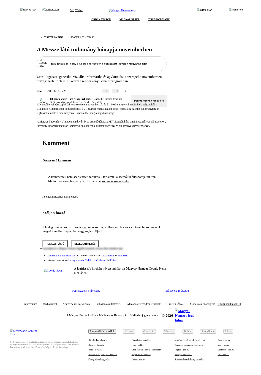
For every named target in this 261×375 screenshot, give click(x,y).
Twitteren (122, 255)
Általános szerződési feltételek (144, 304)
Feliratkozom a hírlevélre (149, 100)
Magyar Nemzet (53, 36)
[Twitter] (162, 254)
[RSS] (162, 259)
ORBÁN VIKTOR (101, 19)
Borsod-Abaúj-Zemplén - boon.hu (102, 354)
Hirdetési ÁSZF (175, 304)
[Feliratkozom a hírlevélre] (50, 10)
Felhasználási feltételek (108, 304)
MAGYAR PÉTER (129, 19)
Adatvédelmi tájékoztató (76, 304)
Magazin (169, 331)
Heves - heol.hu (138, 359)
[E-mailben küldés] (150, 91)
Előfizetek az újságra (177, 290)
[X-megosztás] (157, 91)
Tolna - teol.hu (224, 340)
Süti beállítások (228, 304)
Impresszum (30, 304)
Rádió (228, 331)
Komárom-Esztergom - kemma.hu (189, 345)
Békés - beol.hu (95, 350)
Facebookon (108, 255)
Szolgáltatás (208, 331)
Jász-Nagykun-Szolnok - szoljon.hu (190, 340)
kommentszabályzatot (115, 181)
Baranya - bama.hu (96, 345)
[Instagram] (155, 254)
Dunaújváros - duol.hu (141, 340)
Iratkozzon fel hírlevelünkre (61, 255)
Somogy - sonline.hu (183, 354)
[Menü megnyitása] (236, 10)
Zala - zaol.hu (223, 354)
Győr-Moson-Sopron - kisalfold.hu (146, 350)
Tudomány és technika (81, 36)
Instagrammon (76, 260)
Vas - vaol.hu (223, 345)
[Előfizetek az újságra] (204, 10)
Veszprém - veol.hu (226, 350)
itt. (101, 102)
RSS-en (113, 260)
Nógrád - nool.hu (182, 350)
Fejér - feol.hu (137, 345)
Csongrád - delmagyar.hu (99, 359)
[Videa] (147, 259)
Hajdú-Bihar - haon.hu (141, 354)
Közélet (129, 331)
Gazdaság (148, 331)
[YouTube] (155, 259)
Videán (88, 260)
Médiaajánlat (50, 304)
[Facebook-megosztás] (164, 91)
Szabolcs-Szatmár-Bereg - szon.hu (189, 359)
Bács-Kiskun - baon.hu (98, 340)
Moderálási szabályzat (202, 304)
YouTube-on (99, 260)
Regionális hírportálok (102, 331)
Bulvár (188, 331)
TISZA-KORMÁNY (159, 19)
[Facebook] (147, 254)
